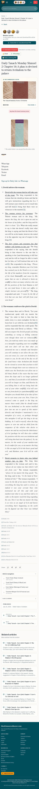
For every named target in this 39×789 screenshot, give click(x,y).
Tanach (22, 738)
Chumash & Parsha (25, 736)
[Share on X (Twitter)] (16, 567)
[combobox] (19, 8)
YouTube (23, 752)
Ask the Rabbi (4, 754)
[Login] (31, 2)
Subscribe (4, 744)
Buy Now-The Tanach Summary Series (19, 111)
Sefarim (23, 742)
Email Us (5, 768)
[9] (2, 549)
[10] (2, 552)
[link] (19, 19)
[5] (2, 535)
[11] (2, 556)
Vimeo (22, 754)
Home (3, 16)
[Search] (35, 8)
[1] (16, 206)
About (2, 740)
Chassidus (23, 740)
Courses (3, 752)
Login (2, 742)
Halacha (3, 738)
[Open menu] (6, 2)
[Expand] (4, 579)
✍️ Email (5, 53)
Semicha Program (6, 750)
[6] (2, 538)
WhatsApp (16, 53)
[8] (36, 323)
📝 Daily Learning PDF (9, 57)
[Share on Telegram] (12, 567)
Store (2, 758)
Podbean (23, 750)
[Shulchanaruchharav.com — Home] (3, 2)
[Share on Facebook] (20, 567)
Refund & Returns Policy (7, 762)
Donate (3, 760)
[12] (2, 560)
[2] (24, 209)
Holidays (23, 744)
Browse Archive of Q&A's (7, 756)
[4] (8, 264)
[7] (2, 542)
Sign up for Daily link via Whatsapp (14, 181)
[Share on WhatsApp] (8, 567)
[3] (10, 240)
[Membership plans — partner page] (19, 2)
